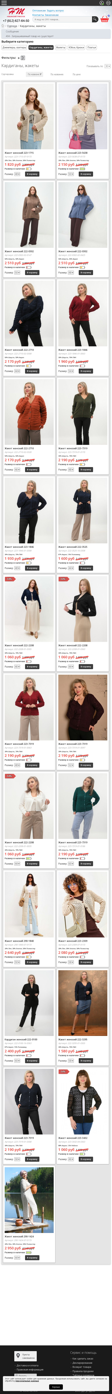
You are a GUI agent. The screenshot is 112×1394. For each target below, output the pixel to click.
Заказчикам (51, 15)
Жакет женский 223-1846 (72, 349)
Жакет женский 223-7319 (72, 448)
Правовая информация (30, 1369)
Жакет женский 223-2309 (72, 941)
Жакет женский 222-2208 (19, 645)
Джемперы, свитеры (14, 47)
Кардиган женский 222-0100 (21, 1039)
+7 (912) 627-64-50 (16, 21)
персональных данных (27, 1381)
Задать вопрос (55, 10)
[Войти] (108, 3)
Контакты (38, 15)
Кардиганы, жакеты (41, 47)
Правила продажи (82, 1371)
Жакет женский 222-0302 (19, 251)
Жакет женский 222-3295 (72, 1039)
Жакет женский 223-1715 (19, 152)
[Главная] (2, 26)
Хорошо (56, 1387)
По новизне (33, 74)
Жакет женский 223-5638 (72, 152)
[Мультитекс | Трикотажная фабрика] (16, 12)
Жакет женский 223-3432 (72, 1138)
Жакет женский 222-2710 (19, 349)
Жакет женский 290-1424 (19, 1236)
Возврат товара (81, 1367)
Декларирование (82, 1362)
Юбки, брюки (76, 47)
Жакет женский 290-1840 (19, 941)
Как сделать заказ (82, 1358)
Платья (92, 47)
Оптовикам (39, 10)
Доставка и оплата (27, 1365)
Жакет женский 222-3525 (72, 546)
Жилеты (60, 47)
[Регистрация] (101, 3)
